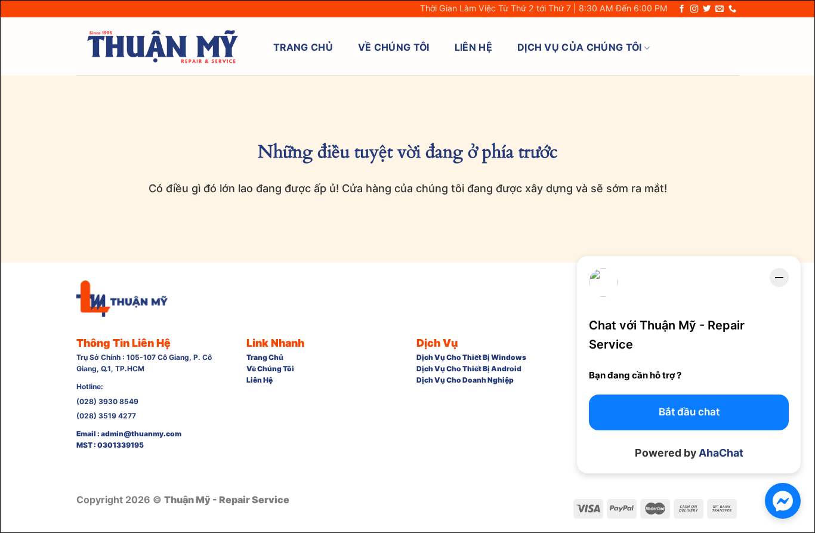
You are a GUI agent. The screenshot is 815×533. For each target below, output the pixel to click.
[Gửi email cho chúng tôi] (719, 9)
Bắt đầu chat (689, 412)
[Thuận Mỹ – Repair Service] (162, 46)
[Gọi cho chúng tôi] (732, 9)
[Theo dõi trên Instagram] (694, 9)
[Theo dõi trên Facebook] (682, 9)
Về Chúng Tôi (394, 47)
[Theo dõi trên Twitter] (707, 9)
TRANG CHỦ (303, 47)
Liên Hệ (473, 47)
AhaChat (721, 452)
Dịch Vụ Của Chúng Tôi (579, 47)
